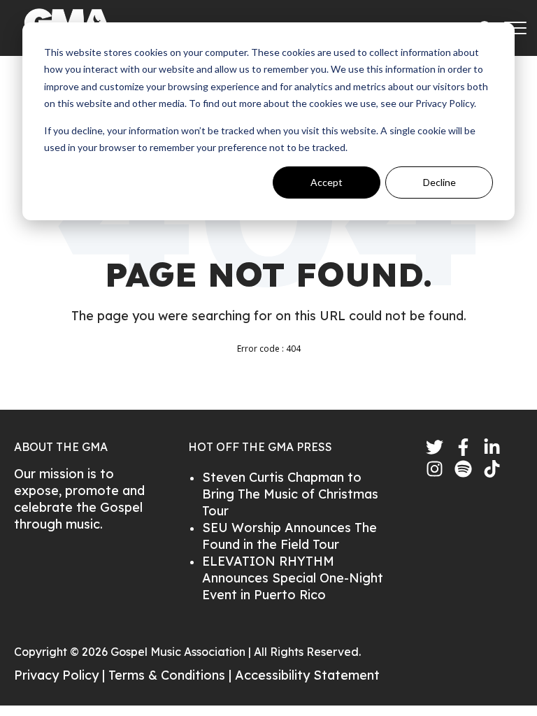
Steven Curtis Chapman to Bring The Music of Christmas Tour (290, 494)
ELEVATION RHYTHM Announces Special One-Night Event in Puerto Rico (292, 578)
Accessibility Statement (307, 675)
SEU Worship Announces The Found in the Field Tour (289, 536)
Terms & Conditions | (171, 675)
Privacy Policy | (61, 675)
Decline (439, 182)
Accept (326, 182)
